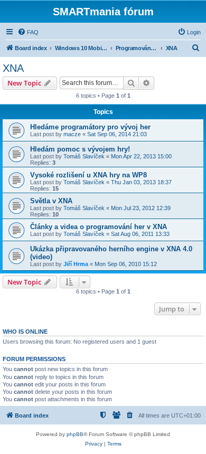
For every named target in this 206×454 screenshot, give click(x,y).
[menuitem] (28, 32)
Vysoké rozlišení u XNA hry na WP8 (88, 175)
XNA (13, 68)
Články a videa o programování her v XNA (98, 227)
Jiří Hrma (75, 264)
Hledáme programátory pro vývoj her (90, 127)
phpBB (75, 434)
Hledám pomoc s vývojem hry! (80, 149)
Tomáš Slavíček (84, 156)
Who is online (25, 331)
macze (72, 134)
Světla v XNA (51, 201)
